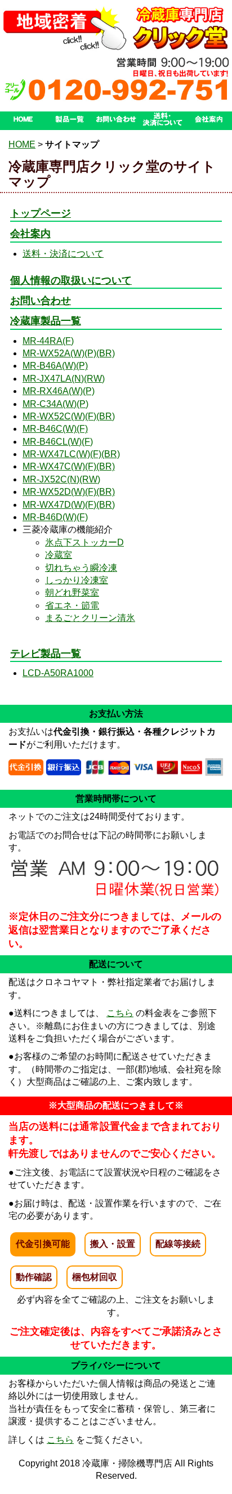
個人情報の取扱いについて (71, 280)
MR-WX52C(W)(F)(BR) (69, 416)
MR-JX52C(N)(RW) (61, 479)
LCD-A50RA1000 (58, 673)
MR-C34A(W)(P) (55, 404)
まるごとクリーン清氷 (90, 618)
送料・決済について (63, 253)
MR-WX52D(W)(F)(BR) (69, 491)
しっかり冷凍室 (76, 580)
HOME (21, 144)
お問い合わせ (40, 300)
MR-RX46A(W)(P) (59, 391)
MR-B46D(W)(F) (55, 517)
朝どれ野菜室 (72, 592)
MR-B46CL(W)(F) (58, 441)
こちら (119, 1013)
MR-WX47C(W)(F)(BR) (69, 466)
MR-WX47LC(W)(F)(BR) (71, 454)
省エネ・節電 (72, 605)
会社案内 (30, 233)
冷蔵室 (58, 555)
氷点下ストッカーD (84, 542)
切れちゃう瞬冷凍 (81, 567)
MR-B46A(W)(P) (55, 365)
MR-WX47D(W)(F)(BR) (69, 504)
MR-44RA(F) (48, 341)
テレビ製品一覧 (45, 653)
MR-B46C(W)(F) (55, 428)
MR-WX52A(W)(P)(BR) (69, 353)
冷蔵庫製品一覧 (45, 320)
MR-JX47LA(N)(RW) (64, 378)
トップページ (40, 213)
